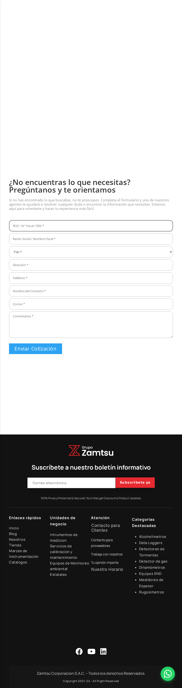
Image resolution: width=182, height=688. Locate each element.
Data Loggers (151, 542)
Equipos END (150, 573)
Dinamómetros (152, 567)
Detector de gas (153, 561)
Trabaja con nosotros (107, 554)
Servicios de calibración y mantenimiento (63, 552)
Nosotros (17, 539)
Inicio (14, 528)
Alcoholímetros (152, 536)
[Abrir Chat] (168, 674)
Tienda (15, 545)
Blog (13, 533)
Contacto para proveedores (102, 543)
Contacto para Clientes (105, 528)
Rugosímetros (151, 592)
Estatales (58, 574)
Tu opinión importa (104, 562)
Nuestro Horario (107, 569)
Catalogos (18, 562)
